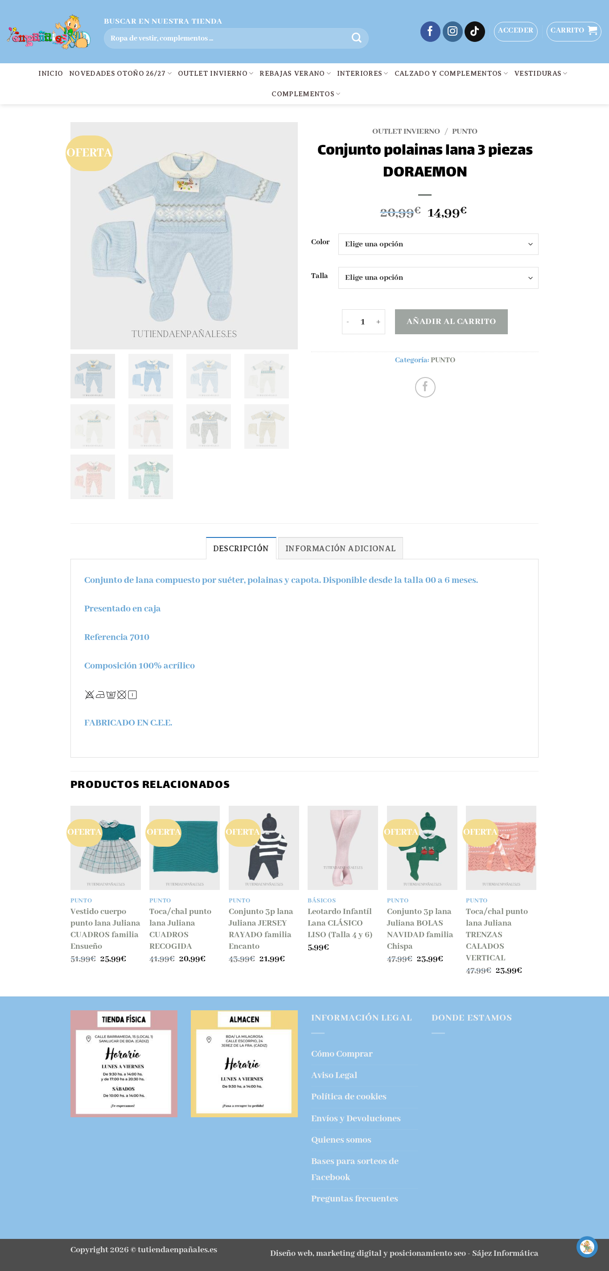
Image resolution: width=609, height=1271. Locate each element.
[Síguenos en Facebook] (430, 31)
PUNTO (464, 131)
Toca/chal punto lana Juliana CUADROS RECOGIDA (180, 928)
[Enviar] (356, 38)
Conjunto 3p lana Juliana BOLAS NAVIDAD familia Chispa (420, 928)
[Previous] (71, 900)
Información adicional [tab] (340, 548)
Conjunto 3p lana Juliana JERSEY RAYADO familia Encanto (261, 928)
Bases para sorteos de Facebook (355, 1169)
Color (320, 242)
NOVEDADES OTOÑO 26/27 (117, 74)
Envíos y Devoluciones (356, 1119)
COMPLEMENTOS (303, 94)
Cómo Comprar (342, 1054)
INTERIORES (359, 74)
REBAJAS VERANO (292, 74)
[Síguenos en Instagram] (453, 31)
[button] (516, 31)
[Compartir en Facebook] (425, 387)
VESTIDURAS (537, 74)
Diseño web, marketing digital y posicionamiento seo (368, 1253)
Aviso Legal (334, 1076)
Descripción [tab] (241, 548)
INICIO (50, 74)
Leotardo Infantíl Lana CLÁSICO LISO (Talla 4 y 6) (340, 923)
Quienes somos (341, 1140)
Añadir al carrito (451, 321)
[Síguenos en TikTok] (475, 31)
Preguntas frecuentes (354, 1199)
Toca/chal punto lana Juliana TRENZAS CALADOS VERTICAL (497, 934)
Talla (319, 276)
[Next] (536, 900)
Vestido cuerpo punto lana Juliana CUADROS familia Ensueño (105, 928)
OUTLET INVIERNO (212, 74)
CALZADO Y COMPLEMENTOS (448, 74)
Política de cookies (349, 1097)
